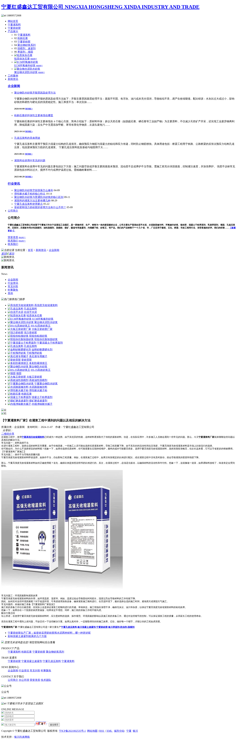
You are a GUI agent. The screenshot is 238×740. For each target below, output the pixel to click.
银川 (135, 730)
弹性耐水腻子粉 (38, 390)
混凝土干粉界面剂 (42, 397)
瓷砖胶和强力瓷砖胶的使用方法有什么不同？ (40, 207)
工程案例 (13, 75)
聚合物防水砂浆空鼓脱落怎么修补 (33, 190)
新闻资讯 (13, 79)
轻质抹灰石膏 (22, 58)
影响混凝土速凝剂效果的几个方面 (27, 636)
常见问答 (35, 670)
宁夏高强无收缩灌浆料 (33, 437)
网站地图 (92, 730)
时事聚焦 (46, 670)
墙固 (18, 373)
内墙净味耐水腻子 (42, 404)
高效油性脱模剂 (38, 380)
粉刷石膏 (22, 38)
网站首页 (13, 21)
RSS (102, 730)
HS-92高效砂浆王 (41, 325)
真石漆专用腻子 (38, 356)
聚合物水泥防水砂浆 (26, 72)
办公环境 (24, 680)
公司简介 (13, 210)
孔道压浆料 (30, 308)
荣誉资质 (13, 237)
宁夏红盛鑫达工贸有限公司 (33, 7)
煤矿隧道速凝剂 (38, 400)
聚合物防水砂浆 (38, 366)
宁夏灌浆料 (14, 24)
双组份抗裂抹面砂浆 (46, 339)
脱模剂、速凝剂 (26, 48)
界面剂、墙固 (25, 51)
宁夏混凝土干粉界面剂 (50, 342)
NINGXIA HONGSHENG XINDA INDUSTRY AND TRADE (132, 7)
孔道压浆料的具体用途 (27, 138)
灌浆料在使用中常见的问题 (29, 160)
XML (109, 730)
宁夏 (128, 730)
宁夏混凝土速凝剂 (31, 661)
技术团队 (46, 680)
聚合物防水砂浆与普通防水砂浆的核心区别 (38, 197)
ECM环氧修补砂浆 (24, 65)
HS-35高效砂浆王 (41, 370)
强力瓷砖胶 (30, 332)
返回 (3, 253)
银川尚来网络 (22, 736)
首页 (30, 250)
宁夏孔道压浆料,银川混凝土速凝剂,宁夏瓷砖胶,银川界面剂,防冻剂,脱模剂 (98, 627)
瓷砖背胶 (26, 359)
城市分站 (119, 730)
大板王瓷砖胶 (34, 376)
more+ (33, 58)
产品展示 (13, 31)
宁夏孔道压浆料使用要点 (28, 204)
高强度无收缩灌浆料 (46, 305)
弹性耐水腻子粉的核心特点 (29, 193)
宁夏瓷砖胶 (14, 28)
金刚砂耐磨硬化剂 (42, 349)
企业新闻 (14, 86)
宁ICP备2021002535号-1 (72, 730)
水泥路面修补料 (38, 387)
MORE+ (29, 108)
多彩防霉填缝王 (38, 363)
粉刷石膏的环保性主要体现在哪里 (33, 115)
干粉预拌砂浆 (34, 353)
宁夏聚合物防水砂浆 (46, 383)
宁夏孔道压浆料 (52, 661)
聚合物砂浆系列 (26, 45)
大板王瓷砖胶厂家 (42, 329)
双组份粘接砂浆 (38, 335)
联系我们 (13, 240)
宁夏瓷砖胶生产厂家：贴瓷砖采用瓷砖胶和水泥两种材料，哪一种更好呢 (49, 632)
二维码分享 (7, 433)
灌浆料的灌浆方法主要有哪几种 (32, 200)
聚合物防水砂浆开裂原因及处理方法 (35, 92)
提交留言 (54, 724)
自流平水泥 (30, 312)
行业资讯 (14, 183)
